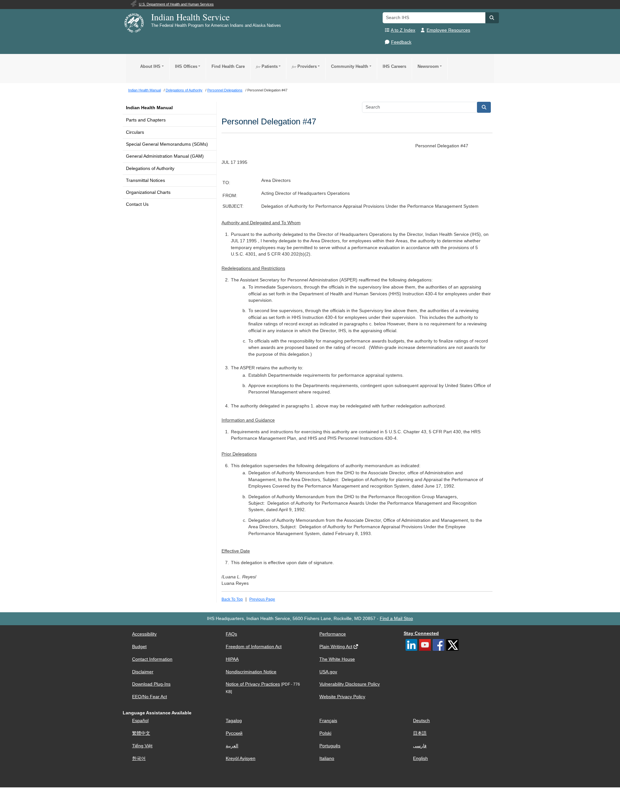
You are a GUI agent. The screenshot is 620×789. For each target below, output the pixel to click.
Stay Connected (421, 633)
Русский (234, 733)
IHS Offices (186, 66)
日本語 (420, 733)
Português (329, 745)
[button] (492, 17)
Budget (139, 646)
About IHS (150, 66)
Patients (267, 66)
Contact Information (152, 659)
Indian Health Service (190, 17)
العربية (232, 745)
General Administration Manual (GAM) (165, 156)
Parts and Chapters (146, 120)
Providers (304, 66)
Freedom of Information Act (254, 646)
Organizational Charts (148, 192)
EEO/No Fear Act (149, 696)
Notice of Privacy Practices (253, 684)
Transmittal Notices (145, 180)
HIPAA (232, 659)
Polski (325, 733)
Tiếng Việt (142, 745)
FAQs (231, 634)
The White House (337, 659)
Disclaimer (142, 671)
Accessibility (144, 634)
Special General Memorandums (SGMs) (167, 144)
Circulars (135, 132)
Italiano (326, 758)
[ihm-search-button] (484, 107)
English (420, 758)
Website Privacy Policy (342, 696)
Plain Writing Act (335, 646)
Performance (332, 634)
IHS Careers (394, 66)
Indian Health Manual (149, 107)
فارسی (420, 745)
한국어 (139, 758)
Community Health (349, 66)
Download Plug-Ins (151, 684)
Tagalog (234, 720)
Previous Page (262, 599)
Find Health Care (228, 66)
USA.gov (328, 671)
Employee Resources (448, 30)
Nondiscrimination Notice (251, 671)
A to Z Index (403, 30)
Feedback (401, 42)
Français (328, 720)
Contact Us (137, 204)
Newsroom (428, 66)
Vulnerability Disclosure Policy (349, 684)
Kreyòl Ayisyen (240, 758)
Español (140, 720)
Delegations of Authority (150, 168)
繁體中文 (141, 733)
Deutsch (421, 720)
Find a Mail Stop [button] (396, 618)
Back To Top (232, 599)
